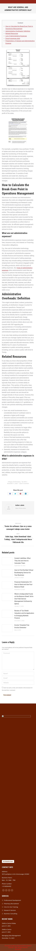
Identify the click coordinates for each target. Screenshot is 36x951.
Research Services (10, 910)
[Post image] (7, 561)
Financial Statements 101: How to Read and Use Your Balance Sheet (23, 584)
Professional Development (12, 900)
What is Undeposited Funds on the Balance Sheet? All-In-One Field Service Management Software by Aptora (24, 599)
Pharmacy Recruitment (11, 904)
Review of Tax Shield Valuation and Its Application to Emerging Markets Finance (24, 614)
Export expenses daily (12, 38)
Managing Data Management (11, 935)
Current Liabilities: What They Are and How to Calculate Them (22, 560)
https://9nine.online (20, 508)
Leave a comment (24, 483)
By (24, 481)
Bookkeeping (16, 481)
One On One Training (11, 907)
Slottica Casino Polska (9, 923)
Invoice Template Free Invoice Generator (21, 626)
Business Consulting (10, 914)
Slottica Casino (6, 929)
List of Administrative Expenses (16, 36)
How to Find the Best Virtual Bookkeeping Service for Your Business (23, 572)
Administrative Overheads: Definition (17, 31)
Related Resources (11, 33)
